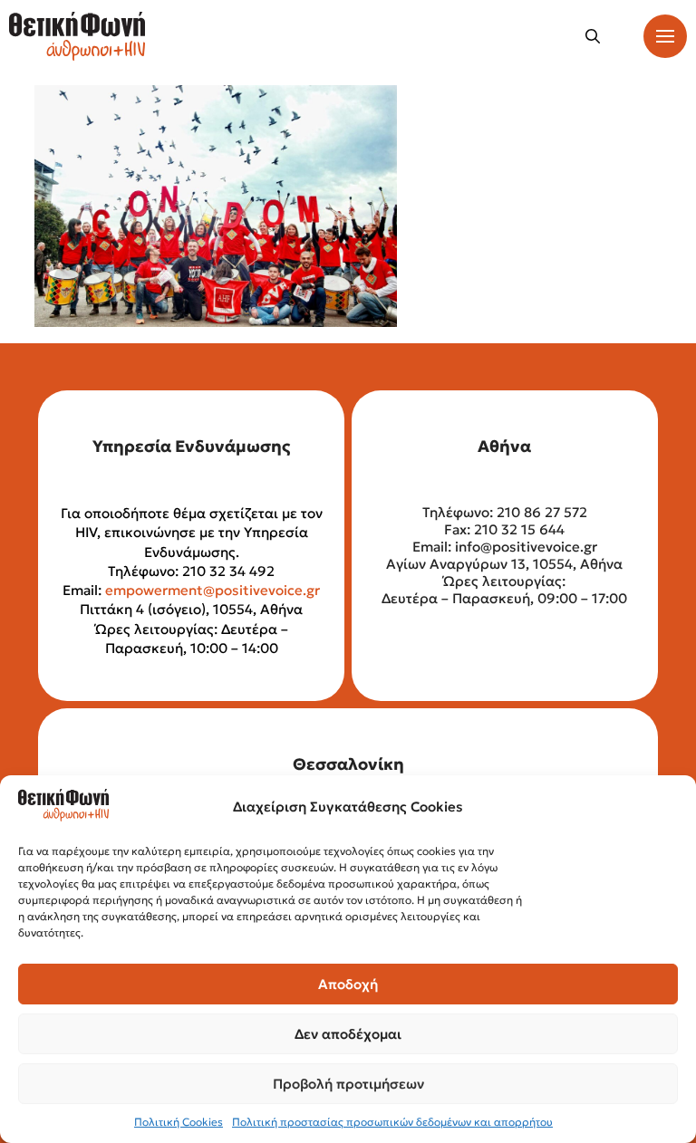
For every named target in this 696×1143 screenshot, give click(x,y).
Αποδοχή (348, 984)
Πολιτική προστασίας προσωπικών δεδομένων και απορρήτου (392, 1122)
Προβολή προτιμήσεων (348, 1083)
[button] (592, 36)
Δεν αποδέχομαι (348, 1033)
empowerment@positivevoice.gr (212, 590)
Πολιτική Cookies (178, 1122)
